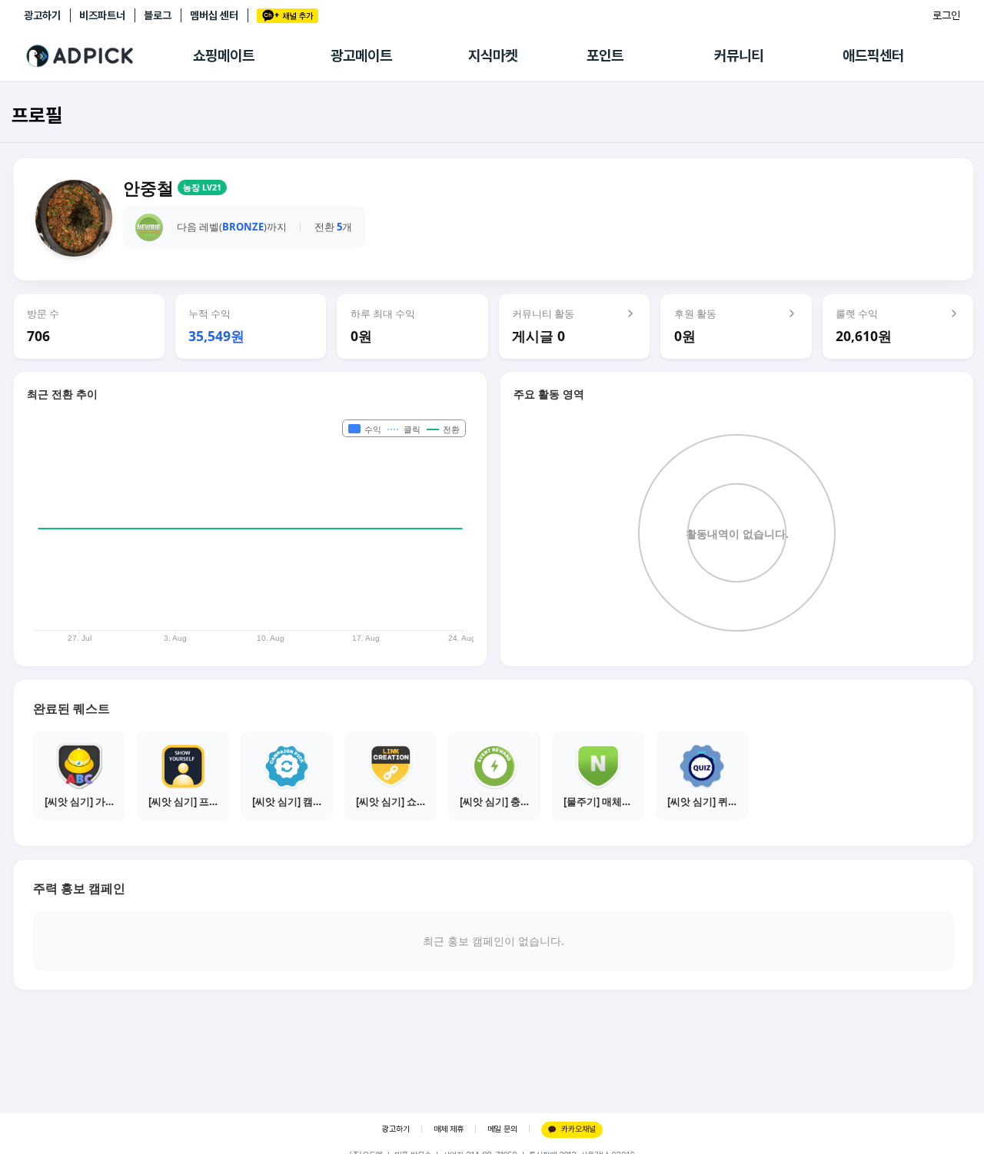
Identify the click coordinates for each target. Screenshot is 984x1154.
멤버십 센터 (214, 15)
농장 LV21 (202, 187)
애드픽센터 (873, 56)
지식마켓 (492, 56)
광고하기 (42, 15)
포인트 (605, 56)
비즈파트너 (102, 15)
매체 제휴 (449, 1129)
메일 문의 (502, 1129)
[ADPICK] (108, 56)
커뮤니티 (738, 56)
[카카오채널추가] (287, 16)
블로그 (157, 15)
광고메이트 (361, 56)
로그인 (946, 15)
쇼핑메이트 (223, 56)
